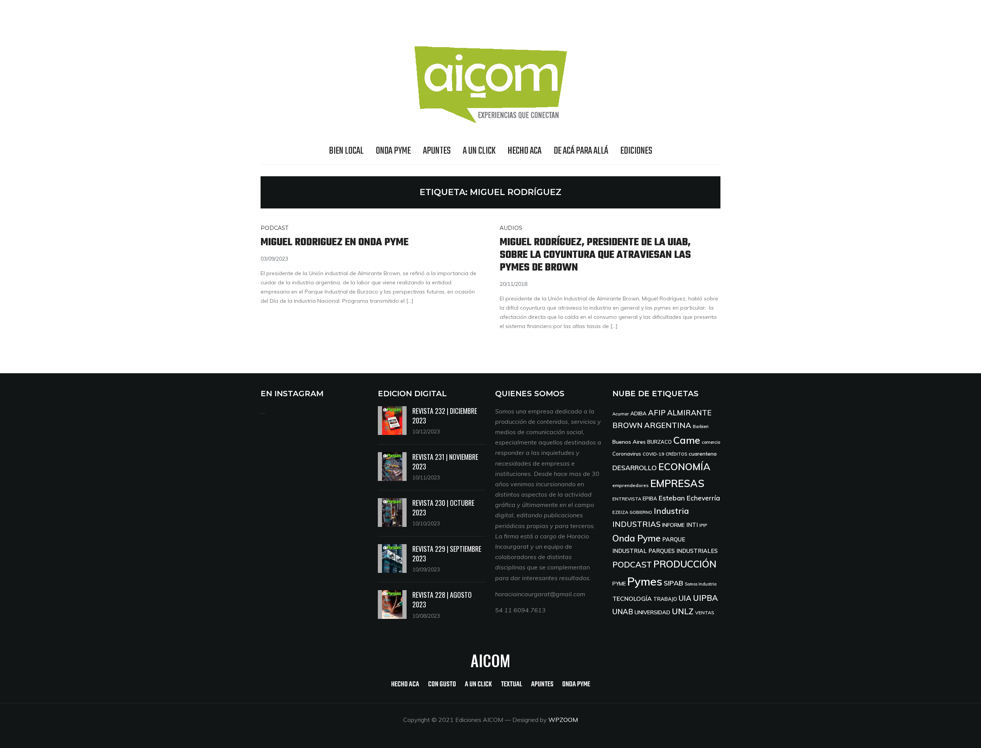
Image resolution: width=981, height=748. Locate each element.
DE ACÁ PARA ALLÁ (581, 151)
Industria (671, 511)
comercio (711, 442)
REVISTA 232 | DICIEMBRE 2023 (444, 415)
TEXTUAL (511, 684)
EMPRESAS (677, 483)
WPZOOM (563, 719)
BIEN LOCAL (346, 151)
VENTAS (704, 612)
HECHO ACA (524, 151)
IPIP (703, 525)
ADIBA (638, 413)
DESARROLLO (634, 468)
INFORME (673, 525)
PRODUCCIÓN (685, 564)
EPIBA (650, 498)
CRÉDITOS (676, 454)
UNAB (622, 611)
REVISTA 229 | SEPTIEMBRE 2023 (446, 553)
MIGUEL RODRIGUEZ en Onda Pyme (334, 242)
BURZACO (659, 442)
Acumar (620, 414)
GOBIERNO (641, 512)
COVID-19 (653, 454)
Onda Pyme (636, 538)
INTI (692, 524)
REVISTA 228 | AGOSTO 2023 (442, 599)
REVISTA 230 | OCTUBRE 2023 (443, 507)
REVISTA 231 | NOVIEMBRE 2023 (445, 461)
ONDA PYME (393, 151)
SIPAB (673, 583)
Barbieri (701, 426)
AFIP (657, 412)
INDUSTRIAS (636, 524)
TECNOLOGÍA (632, 598)
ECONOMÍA (684, 466)
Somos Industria (701, 584)
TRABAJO (665, 599)
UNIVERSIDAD (652, 612)
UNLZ (683, 611)
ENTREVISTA (626, 499)
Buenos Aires (629, 441)
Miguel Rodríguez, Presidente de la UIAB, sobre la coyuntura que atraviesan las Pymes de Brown (595, 255)
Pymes (644, 581)
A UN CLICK (479, 151)
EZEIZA (620, 512)
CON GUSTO (442, 684)
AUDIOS (511, 228)
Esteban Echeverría (689, 498)
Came (686, 440)
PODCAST (274, 228)
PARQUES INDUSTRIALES (683, 550)
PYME (619, 584)
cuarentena (703, 453)
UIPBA (705, 598)
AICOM (490, 660)
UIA (685, 598)
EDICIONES (636, 151)
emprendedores (630, 485)
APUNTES (437, 151)
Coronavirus (626, 454)
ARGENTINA (667, 425)
